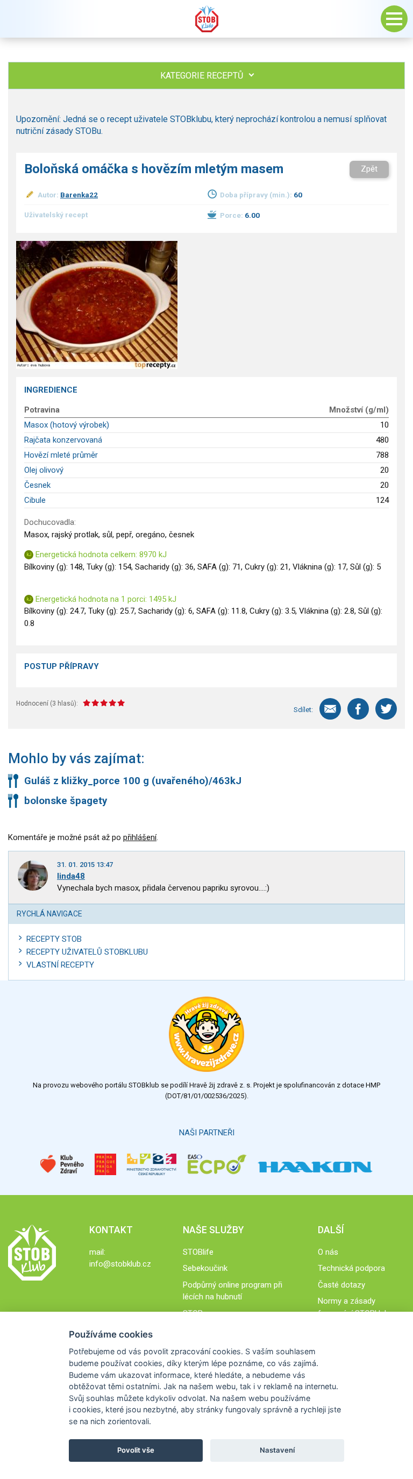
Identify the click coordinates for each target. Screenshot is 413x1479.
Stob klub (206, 18)
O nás (328, 1252)
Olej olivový (43, 470)
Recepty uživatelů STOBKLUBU (87, 952)
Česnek (37, 485)
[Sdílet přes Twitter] (386, 709)
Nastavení (277, 1450)
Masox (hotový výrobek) (66, 425)
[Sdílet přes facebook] (358, 709)
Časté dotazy (341, 1285)
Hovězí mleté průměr (61, 455)
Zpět (369, 169)
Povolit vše (135, 1450)
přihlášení (139, 837)
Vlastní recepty (60, 965)
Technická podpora (351, 1268)
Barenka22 (79, 194)
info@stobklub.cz (120, 1264)
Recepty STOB (54, 939)
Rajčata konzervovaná (63, 440)
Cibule (35, 500)
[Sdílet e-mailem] (330, 709)
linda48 (71, 876)
